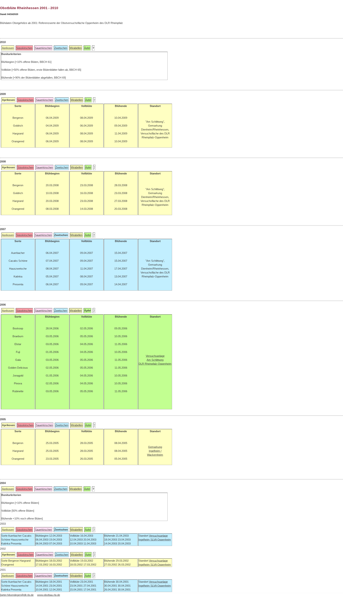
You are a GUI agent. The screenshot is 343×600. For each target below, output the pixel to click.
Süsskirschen (24, 48)
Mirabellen (76, 48)
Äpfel (87, 48)
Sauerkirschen (43, 48)
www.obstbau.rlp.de (48, 595)
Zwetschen (60, 48)
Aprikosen (8, 48)
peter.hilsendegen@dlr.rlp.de (17, 595)
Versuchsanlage (158, 535)
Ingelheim (144, 539)
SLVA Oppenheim (160, 539)
